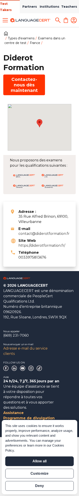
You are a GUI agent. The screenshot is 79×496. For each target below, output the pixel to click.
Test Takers (6, 7)
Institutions (49, 7)
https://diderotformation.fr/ (41, 245)
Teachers (69, 7)
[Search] (57, 20)
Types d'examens (21, 38)
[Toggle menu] (5, 20)
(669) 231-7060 (16, 335)
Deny (39, 486)
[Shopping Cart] (65, 20)
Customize (39, 473)
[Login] (73, 20)
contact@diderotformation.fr (44, 234)
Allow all (39, 461)
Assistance (13, 413)
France (35, 43)
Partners (29, 7)
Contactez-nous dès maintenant (24, 85)
